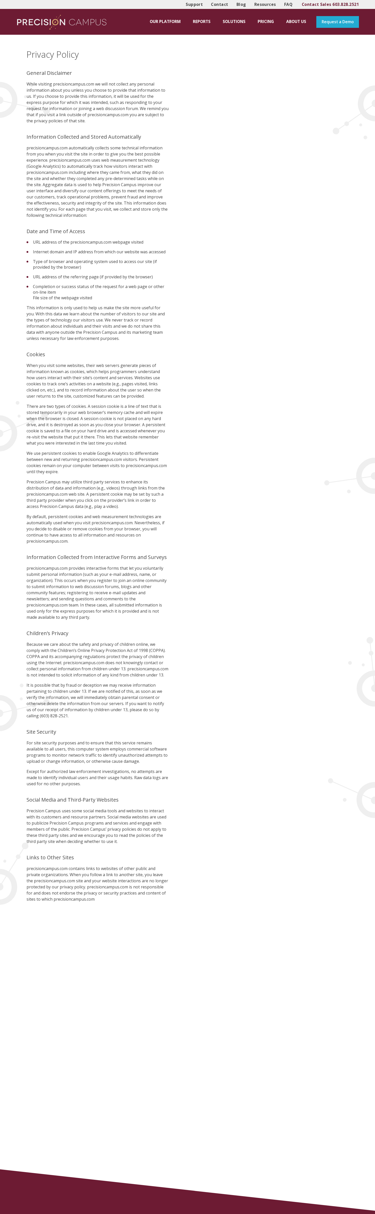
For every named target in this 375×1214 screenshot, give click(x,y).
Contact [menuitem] (219, 4)
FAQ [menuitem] (288, 4)
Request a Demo (338, 22)
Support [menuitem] (194, 4)
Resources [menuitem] (265, 4)
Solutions (234, 21)
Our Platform (165, 21)
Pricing (266, 21)
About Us (296, 21)
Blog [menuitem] (241, 4)
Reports (201, 21)
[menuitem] (165, 21)
